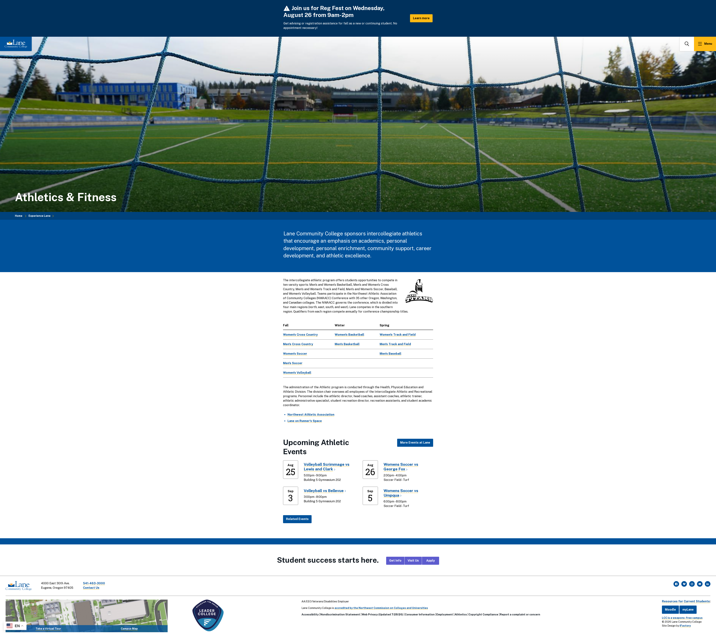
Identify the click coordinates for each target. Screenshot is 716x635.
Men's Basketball (347, 344)
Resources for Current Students (686, 601)
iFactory (685, 625)
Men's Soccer (292, 363)
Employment (444, 614)
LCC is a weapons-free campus (682, 617)
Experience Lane (40, 215)
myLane (688, 609)
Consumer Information (420, 614)
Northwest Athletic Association (311, 414)
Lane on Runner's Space (305, 421)
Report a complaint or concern (520, 614)
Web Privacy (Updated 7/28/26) (382, 614)
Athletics (461, 614)
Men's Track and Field (395, 344)
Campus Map (129, 628)
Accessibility (310, 614)
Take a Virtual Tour (48, 628)
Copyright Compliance (483, 614)
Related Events (297, 519)
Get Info (395, 560)
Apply (430, 560)
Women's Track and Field (398, 334)
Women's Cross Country (300, 334)
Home (18, 215)
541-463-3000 (94, 583)
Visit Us (413, 560)
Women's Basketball (349, 334)
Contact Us (91, 588)
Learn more (421, 18)
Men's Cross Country (298, 344)
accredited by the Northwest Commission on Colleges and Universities (381, 607)
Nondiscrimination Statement (340, 614)
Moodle (670, 609)
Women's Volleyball (297, 372)
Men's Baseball (390, 353)
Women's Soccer (295, 353)
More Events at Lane (415, 442)
